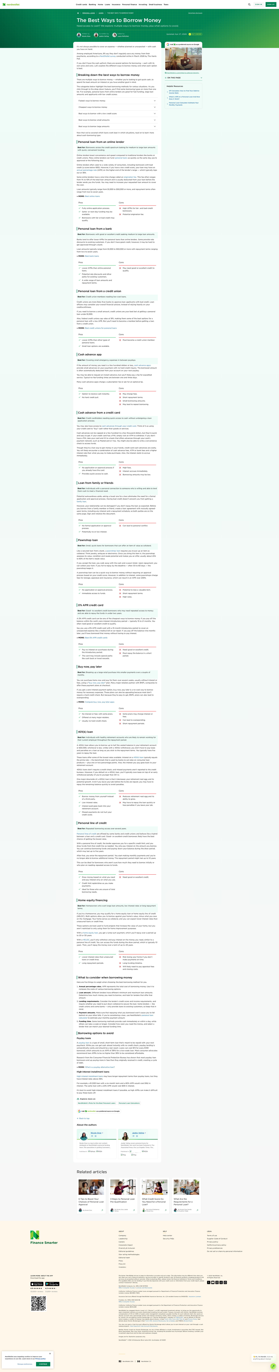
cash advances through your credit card (119, 426)
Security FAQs (168, 1239)
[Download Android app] (52, 1284)
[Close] (276, 1354)
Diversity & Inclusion (127, 1248)
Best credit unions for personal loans (101, 328)
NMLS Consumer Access (127, 1288)
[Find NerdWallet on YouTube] (212, 1282)
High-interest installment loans (90, 1076)
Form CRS (168, 1319)
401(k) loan (138, 757)
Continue (43, 1364)
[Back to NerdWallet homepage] (78, 13)
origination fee (129, 177)
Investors (122, 1267)
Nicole (96, 1133)
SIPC (181, 1317)
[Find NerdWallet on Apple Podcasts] (221, 1282)
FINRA (177, 1317)
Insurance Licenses (195, 1296)
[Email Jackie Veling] (133, 1136)
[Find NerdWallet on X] (208, 1282)
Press (121, 1261)
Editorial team (124, 1257)
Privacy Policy (192, 1319)
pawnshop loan (113, 551)
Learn (101, 13)
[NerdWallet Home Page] (11, 4)
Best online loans (92, 196)
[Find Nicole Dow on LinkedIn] (95, 1136)
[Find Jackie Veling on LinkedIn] (137, 1136)
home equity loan (90, 933)
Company (122, 1235)
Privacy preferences (215, 1248)
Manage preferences (24, 1364)
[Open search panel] (249, 4)
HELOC (86, 940)
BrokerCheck (188, 1321)
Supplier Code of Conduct (217, 1239)
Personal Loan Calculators (129, 1103)
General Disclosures (159, 1321)
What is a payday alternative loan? (100, 1067)
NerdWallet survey (108, 56)
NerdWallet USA (128, 1361)
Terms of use (212, 1235)
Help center (167, 1235)
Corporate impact (126, 1245)
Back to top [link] (84, 1118)
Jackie (138, 1133)
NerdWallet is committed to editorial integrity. (183, 73)
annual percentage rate (87, 170)
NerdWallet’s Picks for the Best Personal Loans (96, 1103)
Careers (122, 1242)
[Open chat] (273, 1366)
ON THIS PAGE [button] (174, 78)
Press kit (122, 1264)
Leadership (123, 1239)
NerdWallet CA (146, 1361)
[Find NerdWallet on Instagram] (217, 1282)
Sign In (258, 4)
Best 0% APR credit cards (96, 638)
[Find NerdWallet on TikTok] (225, 1282)
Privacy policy (212, 1242)
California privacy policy (216, 1245)
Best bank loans (92, 256)
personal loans (121, 158)
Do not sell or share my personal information (224, 1251)
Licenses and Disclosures (144, 1288)
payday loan (84, 1043)
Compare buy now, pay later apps (99, 702)
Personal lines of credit (86, 834)
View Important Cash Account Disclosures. (144, 1326)
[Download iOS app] (36, 1284)
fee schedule (171, 1321)
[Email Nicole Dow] (92, 1136)
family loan (81, 501)
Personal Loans (88, 13)
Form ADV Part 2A (178, 1319)
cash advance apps (142, 365)
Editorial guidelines (126, 1251)
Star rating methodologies (129, 1254)
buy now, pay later (97, 683)
